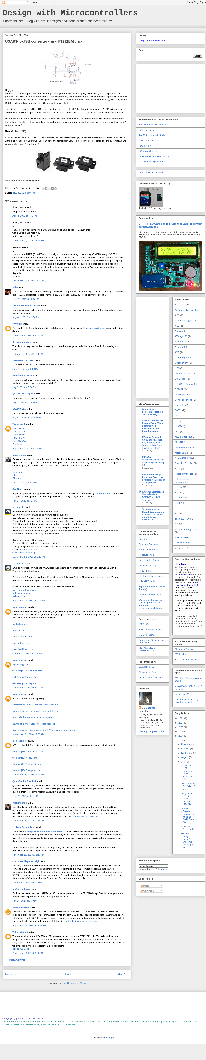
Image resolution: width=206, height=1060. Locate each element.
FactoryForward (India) (150, 594)
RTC (177, 513)
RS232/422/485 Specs (150, 629)
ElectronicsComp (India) (151, 576)
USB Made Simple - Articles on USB (149, 649)
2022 (181, 718)
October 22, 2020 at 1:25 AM (27, 653)
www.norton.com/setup (24, 552)
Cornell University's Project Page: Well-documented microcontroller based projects (153, 425)
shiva (15, 287)
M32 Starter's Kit (183, 436)
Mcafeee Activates (22, 375)
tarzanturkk (18, 507)
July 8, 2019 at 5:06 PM (24, 387)
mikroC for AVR (182, 694)
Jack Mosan (19, 802)
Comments (148, 890)
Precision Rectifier (184, 463)
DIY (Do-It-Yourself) (185, 384)
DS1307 (179, 389)
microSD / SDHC (183, 447)
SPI (176, 524)
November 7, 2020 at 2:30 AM (27, 687)
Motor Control (182, 452)
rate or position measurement (182, 480)
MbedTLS (180, 442)
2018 (181, 722)
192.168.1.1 (18, 409)
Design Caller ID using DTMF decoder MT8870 (187, 798)
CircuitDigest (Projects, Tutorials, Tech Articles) (153, 412)
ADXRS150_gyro (183, 320)
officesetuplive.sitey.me (24, 683)
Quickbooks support (23, 393)
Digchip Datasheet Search (152, 677)
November (186, 744)
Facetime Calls (102, 493)
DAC (177, 368)
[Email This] (43, 188)
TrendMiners (18, 434)
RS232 (16, 193)
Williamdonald (20, 932)
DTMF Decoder (183, 394)
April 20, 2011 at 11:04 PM (25, 299)
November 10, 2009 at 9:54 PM (28, 240)
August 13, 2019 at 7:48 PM (26, 417)
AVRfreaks (180, 654)
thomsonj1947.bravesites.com (27, 751)
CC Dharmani (149, 707)
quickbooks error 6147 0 (85, 816)
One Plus (17, 472)
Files (14, 475)
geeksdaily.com (20, 624)
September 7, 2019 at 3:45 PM (28, 448)
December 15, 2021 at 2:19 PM (28, 820)
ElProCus (147, 457)
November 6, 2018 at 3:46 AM (27, 335)
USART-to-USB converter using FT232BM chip (187, 772)
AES (177, 326)
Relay (178, 492)
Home (67, 974)
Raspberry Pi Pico (184, 474)
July (183, 761)
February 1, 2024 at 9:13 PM (27, 882)
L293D (178, 426)
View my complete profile (151, 731)
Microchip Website (184, 649)
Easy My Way (19, 441)
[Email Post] (37, 188)
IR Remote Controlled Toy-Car (154, 156)
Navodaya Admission (96, 328)
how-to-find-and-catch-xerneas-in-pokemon (34, 717)
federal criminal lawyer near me (82, 921)
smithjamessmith (21, 907)
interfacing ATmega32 (187, 827)
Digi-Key (143, 539)
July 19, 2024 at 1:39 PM (25, 900)
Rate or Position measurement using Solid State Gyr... (188, 815)
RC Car (179, 487)
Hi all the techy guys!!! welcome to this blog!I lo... (188, 840)
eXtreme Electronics (153, 491)
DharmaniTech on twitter (151, 172)
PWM (177, 468)
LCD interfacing (146, 130)
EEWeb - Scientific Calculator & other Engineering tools (152, 440)
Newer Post (12, 974)
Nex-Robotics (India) (149, 560)
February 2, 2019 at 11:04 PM (27, 354)
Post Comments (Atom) (74, 983)
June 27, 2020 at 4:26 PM (25, 482)
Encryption (180, 405)
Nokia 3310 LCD (183, 458)
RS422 (178, 508)
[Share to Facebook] (52, 188)
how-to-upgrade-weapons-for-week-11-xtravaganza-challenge (43, 730)
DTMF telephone (183, 400)
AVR (177, 352)
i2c (176, 415)
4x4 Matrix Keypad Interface (153, 135)
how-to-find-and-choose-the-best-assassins (34, 723)
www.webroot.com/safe (24, 590)
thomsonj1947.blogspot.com (26, 770)
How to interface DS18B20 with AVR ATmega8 (151, 497)
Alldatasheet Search (149, 672)
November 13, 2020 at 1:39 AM (28, 734)
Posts (146, 885)
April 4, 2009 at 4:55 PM (24, 215)
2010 (181, 731)
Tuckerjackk (19, 424)
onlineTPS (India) (147, 581)
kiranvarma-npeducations (26, 305)
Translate (162, 869)
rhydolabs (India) (147, 565)
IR (176, 421)
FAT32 (178, 410)
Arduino (179, 331)
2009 (181, 736)
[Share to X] (49, 188)
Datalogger (180, 378)
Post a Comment (17, 959)
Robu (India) (145, 570)
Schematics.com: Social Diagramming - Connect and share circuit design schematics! (153, 514)
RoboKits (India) (147, 554)
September (187, 753)
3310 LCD (180, 304)
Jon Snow (17, 489)
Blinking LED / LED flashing (152, 124)
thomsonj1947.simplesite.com (27, 764)
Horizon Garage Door (23, 827)
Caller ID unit (181, 362)
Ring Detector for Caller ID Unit (188, 786)
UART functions (147, 140)
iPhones (16, 478)
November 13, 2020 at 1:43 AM (28, 774)
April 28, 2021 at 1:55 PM (25, 796)
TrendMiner (18, 428)
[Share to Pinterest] (55, 188)
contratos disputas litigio (26, 861)
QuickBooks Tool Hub (24, 781)
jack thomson (19, 607)
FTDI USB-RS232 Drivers (188, 659)
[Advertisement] (166, 87)
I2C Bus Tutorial (147, 634)
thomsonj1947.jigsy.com (24, 757)
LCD (177, 431)
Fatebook (17, 444)
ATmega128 (181, 336)
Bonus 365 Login (21, 948)
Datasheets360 (146, 667)
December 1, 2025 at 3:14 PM (27, 953)
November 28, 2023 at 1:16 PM (28, 854)
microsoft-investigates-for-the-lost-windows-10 (35, 704)
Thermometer (182, 537)
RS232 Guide (145, 624)
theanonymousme (22, 342)
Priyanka (17, 323)
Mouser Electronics (148, 549)
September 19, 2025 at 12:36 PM (29, 925)
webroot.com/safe (21, 593)
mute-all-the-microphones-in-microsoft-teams (35, 711)
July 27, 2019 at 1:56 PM (25, 402)
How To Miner (19, 431)
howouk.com (18, 630)
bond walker (19, 455)
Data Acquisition (183, 373)
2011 (181, 727)
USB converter (28, 193)
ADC (177, 315)
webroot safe (19, 596)
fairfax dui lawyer (21, 889)
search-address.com (22, 649)
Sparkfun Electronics (149, 544)
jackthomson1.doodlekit (24, 677)
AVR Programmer (184, 357)
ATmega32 (180, 341)
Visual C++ (180, 548)
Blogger (110, 1037)
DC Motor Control (148, 151)
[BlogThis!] (46, 188)
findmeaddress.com (22, 636)
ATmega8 (180, 347)
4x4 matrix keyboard (185, 310)
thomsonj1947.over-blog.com (27, 670)
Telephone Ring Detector (187, 529)
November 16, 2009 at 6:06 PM (28, 280)
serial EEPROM (183, 519)
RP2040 (179, 497)
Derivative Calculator (23, 360)
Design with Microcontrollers (70, 13)
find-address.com (21, 643)
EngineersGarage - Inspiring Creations (152, 475)
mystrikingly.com (20, 664)
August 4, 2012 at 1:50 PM (25, 317)
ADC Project (145, 145)
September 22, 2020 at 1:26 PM (28, 557)
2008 (181, 740)
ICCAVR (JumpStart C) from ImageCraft (186, 700)
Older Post (122, 974)
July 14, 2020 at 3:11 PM (24, 500)
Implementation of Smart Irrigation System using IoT (153, 463)
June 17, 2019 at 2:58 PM (25, 369)
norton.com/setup (29, 549)
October (185, 748)
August (185, 757)
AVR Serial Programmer (151, 161)
